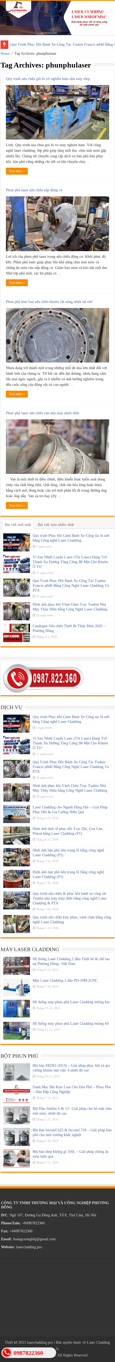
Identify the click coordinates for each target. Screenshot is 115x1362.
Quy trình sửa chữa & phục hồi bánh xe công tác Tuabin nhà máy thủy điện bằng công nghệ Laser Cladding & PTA (70, 898)
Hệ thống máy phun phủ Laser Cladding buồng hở (71, 1024)
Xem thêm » (17, 171)
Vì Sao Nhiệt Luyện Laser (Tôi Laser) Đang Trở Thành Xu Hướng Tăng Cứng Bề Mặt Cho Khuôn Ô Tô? (70, 562)
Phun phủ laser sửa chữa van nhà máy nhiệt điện (42, 413)
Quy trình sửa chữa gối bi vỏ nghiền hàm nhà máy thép (48, 79)
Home (5, 54)
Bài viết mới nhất (18, 525)
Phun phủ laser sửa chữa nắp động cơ (34, 190)
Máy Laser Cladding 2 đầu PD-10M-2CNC (65, 981)
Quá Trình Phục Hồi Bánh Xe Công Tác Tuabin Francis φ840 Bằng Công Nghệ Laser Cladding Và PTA (71, 585)
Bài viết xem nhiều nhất (56, 525)
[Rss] (57, 1349)
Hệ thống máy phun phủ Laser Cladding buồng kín (71, 1002)
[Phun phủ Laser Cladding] (57, 18)
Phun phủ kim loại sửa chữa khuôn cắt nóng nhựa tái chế (49, 302)
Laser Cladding (98, 1342)
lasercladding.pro (40, 1342)
